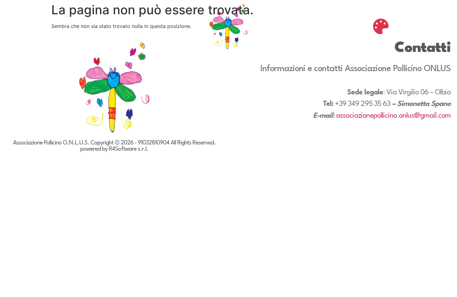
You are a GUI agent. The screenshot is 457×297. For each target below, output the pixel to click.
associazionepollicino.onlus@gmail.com (393, 116)
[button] (381, 26)
